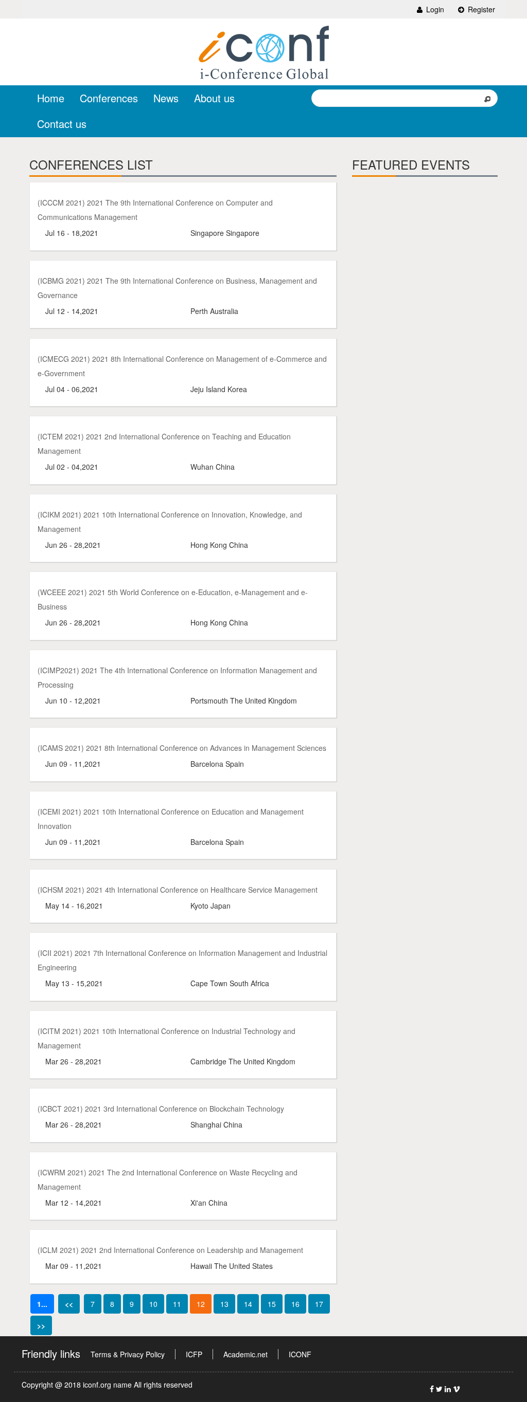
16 (295, 1304)
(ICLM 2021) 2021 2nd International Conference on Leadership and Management (170, 1250)
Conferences (109, 97)
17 (319, 1304)
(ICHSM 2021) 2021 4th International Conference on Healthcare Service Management (178, 889)
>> (41, 1325)
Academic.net (245, 1354)
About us (214, 97)
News (166, 97)
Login (434, 9)
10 (153, 1304)
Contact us (61, 123)
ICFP (194, 1354)
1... (42, 1304)
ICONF (300, 1354)
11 (177, 1304)
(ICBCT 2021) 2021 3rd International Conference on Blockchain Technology (161, 1108)
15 (272, 1304)
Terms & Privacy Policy (128, 1354)
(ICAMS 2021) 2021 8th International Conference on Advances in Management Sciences (182, 748)
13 (224, 1304)
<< (69, 1304)
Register (480, 9)
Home (50, 97)
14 (248, 1304)
